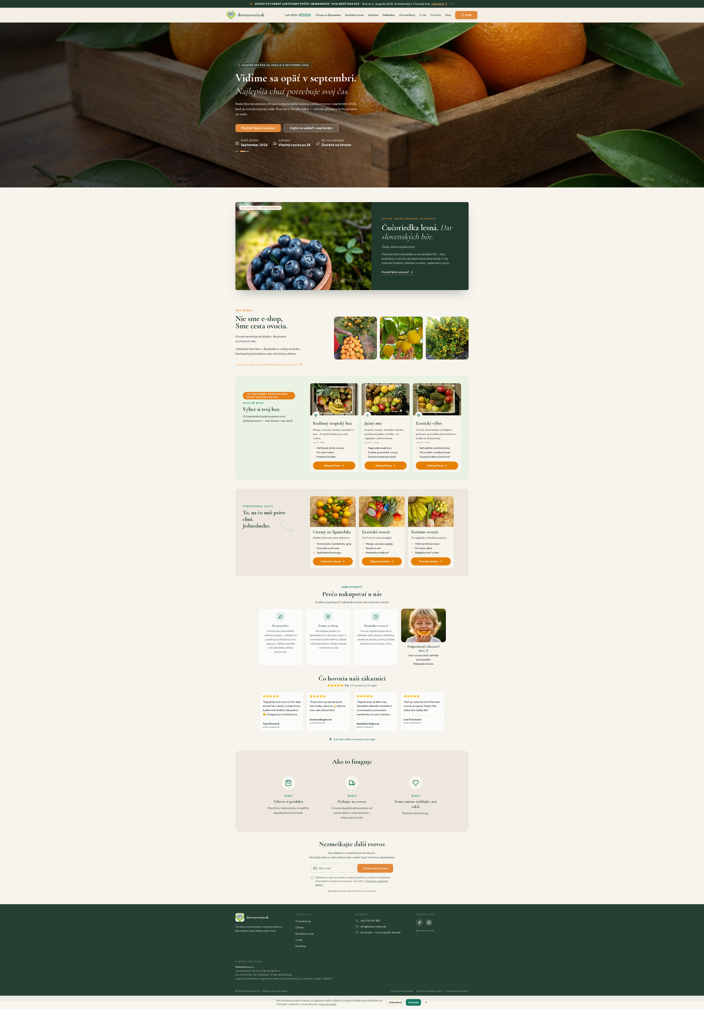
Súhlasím (413, 1002)
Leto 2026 (297, 15)
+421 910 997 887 (370, 920)
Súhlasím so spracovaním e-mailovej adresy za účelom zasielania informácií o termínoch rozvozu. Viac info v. (352, 881)
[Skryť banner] (452, 4)
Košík (468, 15)
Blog (448, 15)
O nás (422, 15)
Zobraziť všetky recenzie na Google (354, 739)
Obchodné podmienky (402, 991)
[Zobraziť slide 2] (244, 151)
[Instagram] (429, 922)
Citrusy (300, 927)
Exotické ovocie (354, 15)
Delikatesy (389, 15)
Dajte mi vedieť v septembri (311, 128)
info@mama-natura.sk (373, 926)
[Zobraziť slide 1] (237, 151)
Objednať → (439, 3)
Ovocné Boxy (407, 15)
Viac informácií (327, 1004)
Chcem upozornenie (375, 868)
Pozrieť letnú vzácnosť (395, 272)
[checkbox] (312, 877)
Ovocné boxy (303, 921)
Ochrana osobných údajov (429, 991)
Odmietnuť (395, 1002)
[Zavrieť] (426, 1002)
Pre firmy (436, 15)
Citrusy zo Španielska (328, 15)
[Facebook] (419, 922)
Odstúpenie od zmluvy (457, 991)
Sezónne (373, 15)
